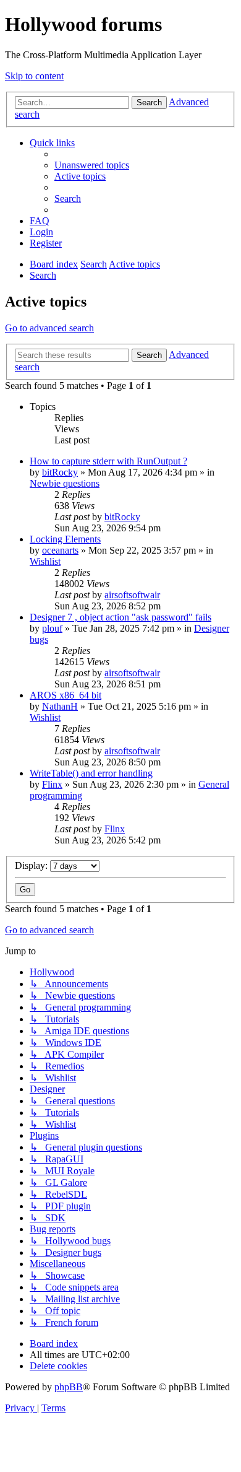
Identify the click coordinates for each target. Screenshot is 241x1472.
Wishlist (45, 561)
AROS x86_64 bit (65, 695)
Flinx (52, 784)
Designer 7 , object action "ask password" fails (120, 617)
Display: (32, 865)
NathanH (60, 706)
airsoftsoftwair (132, 595)
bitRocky (60, 472)
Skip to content (34, 76)
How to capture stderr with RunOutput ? (108, 461)
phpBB (68, 1387)
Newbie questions (64, 483)
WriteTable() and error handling (91, 773)
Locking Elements (65, 539)
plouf (52, 628)
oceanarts (60, 550)
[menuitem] (91, 165)
